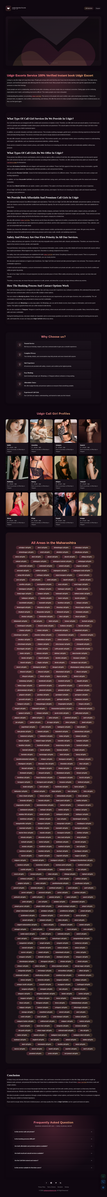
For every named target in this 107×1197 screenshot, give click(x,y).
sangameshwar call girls (81, 938)
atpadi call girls (68, 579)
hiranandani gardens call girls (61, 708)
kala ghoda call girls (24, 731)
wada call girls (22, 1035)
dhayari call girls (27, 676)
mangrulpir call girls (63, 823)
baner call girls (63, 598)
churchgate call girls (24, 648)
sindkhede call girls (84, 975)
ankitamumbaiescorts (50, 1190)
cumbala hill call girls (83, 648)
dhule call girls (45, 676)
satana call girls (63, 947)
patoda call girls (54, 897)
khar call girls (84, 763)
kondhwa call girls (23, 777)
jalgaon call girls (20, 717)
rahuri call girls (79, 920)
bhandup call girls (63, 607)
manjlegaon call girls (84, 823)
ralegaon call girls (66, 924)
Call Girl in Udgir (12, 162)
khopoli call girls (44, 773)
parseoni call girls (45, 892)
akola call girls (20, 556)
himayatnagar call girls (44, 704)
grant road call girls (43, 699)
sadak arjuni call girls (27, 934)
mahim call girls (63, 809)
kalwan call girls (81, 736)
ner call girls (82, 869)
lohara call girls (45, 796)
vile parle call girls (24, 1030)
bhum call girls (80, 616)
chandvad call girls (86, 635)
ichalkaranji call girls (85, 708)
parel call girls (73, 888)
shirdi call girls (83, 961)
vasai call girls (25, 1026)
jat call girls (19, 722)
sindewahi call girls (22, 975)
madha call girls (81, 800)
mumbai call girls (44, 851)
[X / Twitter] (56, 1183)
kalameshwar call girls (82, 731)
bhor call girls (64, 616)
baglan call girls (82, 589)
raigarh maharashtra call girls (27, 924)
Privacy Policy (41, 1187)
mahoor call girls (81, 809)
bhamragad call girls (24, 607)
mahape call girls (46, 809)
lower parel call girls (63, 800)
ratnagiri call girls (20, 929)
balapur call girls (43, 593)
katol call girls (64, 754)
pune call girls (64, 915)
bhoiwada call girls (82, 612)
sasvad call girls (27, 947)
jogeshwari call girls (28, 727)
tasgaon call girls (26, 998)
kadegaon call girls (64, 727)
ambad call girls (21, 561)
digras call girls (62, 676)
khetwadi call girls (26, 773)
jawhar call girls (35, 722)
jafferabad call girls (81, 713)
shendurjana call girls (26, 961)
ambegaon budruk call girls (62, 561)
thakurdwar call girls (80, 998)
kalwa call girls (64, 736)
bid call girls (38, 621)
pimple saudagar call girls (66, 906)
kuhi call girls (44, 786)
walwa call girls (88, 1039)
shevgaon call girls (47, 961)
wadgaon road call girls (59, 1035)
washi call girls (54, 1049)
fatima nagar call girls (25, 685)
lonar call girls (83, 796)
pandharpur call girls (82, 883)
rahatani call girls (45, 920)
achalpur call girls (25, 547)
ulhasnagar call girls (81, 1007)
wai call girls (55, 1039)
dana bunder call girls (79, 653)
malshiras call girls (26, 819)
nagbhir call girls (44, 855)
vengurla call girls (63, 1026)
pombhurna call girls (67, 911)
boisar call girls (70, 621)
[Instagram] (51, 1183)
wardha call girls (63, 1044)
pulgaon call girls (47, 915)
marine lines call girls (26, 832)
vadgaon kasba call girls (25, 1021)
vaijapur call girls (67, 1021)
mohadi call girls (26, 842)
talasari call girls (79, 989)
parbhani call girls (55, 888)
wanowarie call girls (44, 1044)
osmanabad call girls (46, 878)
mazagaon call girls (63, 832)
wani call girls (26, 1044)
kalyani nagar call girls (43, 740)
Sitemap (67, 1187)
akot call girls (36, 556)
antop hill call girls (24, 575)
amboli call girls (64, 566)
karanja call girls (62, 750)
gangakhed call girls (65, 685)
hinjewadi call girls (38, 708)
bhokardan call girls (46, 616)
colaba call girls (42, 648)
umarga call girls (27, 1012)
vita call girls (84, 1030)
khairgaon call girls (65, 759)
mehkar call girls (82, 832)
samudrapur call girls (59, 938)
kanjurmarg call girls (63, 745)
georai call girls (84, 685)
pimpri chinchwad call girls (25, 911)
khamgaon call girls (25, 763)
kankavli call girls (82, 745)
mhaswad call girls (44, 837)
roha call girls (88, 929)
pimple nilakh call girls (43, 906)
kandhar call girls (24, 745)
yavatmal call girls (35, 1053)
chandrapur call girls (21, 635)
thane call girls (24, 1003)
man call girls (61, 819)
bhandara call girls (43, 607)
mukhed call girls (64, 846)
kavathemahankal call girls (25, 759)
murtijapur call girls (81, 851)
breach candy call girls (46, 625)
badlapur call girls (45, 589)
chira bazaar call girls (63, 644)
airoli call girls (45, 552)
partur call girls (63, 892)
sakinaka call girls (64, 934)
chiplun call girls (43, 644)
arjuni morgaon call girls (64, 575)
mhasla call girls (26, 837)
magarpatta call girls (23, 805)
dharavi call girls (43, 671)
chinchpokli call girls (82, 639)
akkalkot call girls (62, 552)
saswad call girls (45, 947)
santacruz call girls (81, 943)
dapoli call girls (44, 658)
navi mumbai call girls (45, 869)
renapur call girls (54, 929)
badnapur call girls (64, 589)
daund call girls (25, 662)
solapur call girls (80, 980)
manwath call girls (62, 828)
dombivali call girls (45, 681)
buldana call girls (66, 625)
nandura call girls (23, 865)
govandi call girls (25, 699)
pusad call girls (28, 920)
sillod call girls (84, 970)
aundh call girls (85, 579)
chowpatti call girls (83, 644)
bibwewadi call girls (20, 621)
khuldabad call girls (63, 773)
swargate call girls (46, 989)
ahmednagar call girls (26, 552)
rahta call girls (63, 920)
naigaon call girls (20, 860)
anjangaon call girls (60, 570)
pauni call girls (88, 897)
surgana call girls (27, 989)
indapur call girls (42, 713)
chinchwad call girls (24, 644)
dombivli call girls (64, 681)
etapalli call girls (82, 681)
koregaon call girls (24, 782)
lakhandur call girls (20, 791)
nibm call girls (53, 874)
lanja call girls (56, 791)
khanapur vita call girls (46, 763)
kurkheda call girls (61, 786)
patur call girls (71, 897)
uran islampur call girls (61, 1016)
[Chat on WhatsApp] (103, 1176)
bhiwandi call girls (63, 612)
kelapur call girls (46, 759)
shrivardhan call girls (65, 970)
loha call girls (88, 791)
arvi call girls (36, 579)
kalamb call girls (43, 731)
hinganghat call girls (65, 704)
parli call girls (88, 888)
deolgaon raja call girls (79, 662)
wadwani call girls (20, 1039)
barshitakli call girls (25, 602)
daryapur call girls (79, 658)
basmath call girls (45, 602)
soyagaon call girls (64, 984)
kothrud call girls (83, 782)
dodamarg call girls (25, 681)
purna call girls (81, 915)
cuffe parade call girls (62, 648)
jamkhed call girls (71, 717)
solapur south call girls (25, 984)
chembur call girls (24, 639)
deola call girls (60, 662)
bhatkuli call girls (24, 612)
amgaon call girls (82, 566)
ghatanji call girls (64, 690)
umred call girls (64, 1012)
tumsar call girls (43, 1007)
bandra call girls (46, 598)
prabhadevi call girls (28, 915)
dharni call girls (81, 671)
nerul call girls (19, 874)
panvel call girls (19, 888)
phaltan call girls (59, 901)
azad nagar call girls (81, 584)
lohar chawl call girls (26, 796)
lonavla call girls (43, 800)
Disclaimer (60, 1187)
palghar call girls (23, 883)
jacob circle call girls (62, 713)
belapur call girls (82, 602)
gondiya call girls (43, 694)
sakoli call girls (81, 934)
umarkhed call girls (46, 1012)
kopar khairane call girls (44, 777)
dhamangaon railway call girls (80, 667)
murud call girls (26, 855)
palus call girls (41, 883)
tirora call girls (60, 1003)
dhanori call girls (25, 671)
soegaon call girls (62, 980)
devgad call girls (58, 667)
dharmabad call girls (63, 671)
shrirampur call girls (44, 970)
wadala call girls (39, 1035)
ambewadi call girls (45, 566)
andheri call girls (41, 570)
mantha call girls (43, 828)
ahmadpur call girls (81, 547)
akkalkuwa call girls (81, 552)
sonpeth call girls (45, 984)
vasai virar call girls (43, 1026)
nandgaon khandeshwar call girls (81, 860)
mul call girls (81, 846)
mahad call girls (65, 805)
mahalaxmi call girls (26, 809)
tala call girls (63, 989)
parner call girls (26, 892)
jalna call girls (53, 717)
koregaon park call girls (45, 782)
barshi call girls (80, 598)
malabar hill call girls (26, 814)
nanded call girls (38, 860)
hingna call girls (84, 704)
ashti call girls (52, 579)
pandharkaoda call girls (60, 883)
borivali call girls (87, 621)
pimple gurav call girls (22, 906)
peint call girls (27, 901)
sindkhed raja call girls (63, 975)
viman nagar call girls (44, 1030)
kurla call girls (79, 786)
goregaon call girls (81, 694)
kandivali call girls (43, 745)
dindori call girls (79, 676)
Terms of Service (51, 1187)
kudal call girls (28, 786)
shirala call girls (65, 961)
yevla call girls (53, 1053)
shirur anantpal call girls (60, 966)
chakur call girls (42, 630)
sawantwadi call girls (62, 952)
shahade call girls (44, 957)
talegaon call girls (24, 993)
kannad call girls (28, 750)
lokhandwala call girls (64, 796)
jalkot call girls (37, 717)
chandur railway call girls (43, 635)
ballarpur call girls (28, 598)
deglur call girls (43, 662)
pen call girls (43, 901)
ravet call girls (37, 929)
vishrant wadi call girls (65, 1030)
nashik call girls (26, 869)
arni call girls (20, 579)
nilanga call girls (69, 874)
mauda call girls (45, 832)
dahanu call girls (42, 653)
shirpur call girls (22, 966)
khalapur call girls (85, 759)
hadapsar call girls (82, 699)
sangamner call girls (26, 943)
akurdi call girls (70, 556)
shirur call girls (40, 966)
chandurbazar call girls (66, 635)
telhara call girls (44, 998)
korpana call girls (65, 782)
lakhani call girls (39, 791)
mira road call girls (64, 837)
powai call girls (86, 911)
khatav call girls (64, 768)
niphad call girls (87, 874)
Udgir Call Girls (36, 96)
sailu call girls (46, 934)
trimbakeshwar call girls (80, 1003)
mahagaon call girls (84, 805)
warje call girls (80, 1044)
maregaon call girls (81, 828)
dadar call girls (25, 653)
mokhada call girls (62, 842)
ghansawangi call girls (25, 690)
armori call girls (84, 575)
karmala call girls (27, 754)
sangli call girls (45, 943)
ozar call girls (64, 878)
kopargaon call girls (66, 777)
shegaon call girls (82, 957)
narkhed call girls (84, 865)
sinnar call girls (26, 980)
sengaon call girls (25, 957)
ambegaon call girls (39, 561)
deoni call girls (21, 667)
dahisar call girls (60, 653)
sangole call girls (62, 943)
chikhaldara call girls (44, 639)
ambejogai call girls (84, 561)
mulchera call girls (25, 851)
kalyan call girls (24, 740)
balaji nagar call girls (24, 593)
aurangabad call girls (44, 584)
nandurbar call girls (42, 865)
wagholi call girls (38, 1039)
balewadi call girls (62, 593)
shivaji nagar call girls (82, 966)
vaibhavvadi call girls (47, 1021)
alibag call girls (87, 556)
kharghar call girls (46, 768)
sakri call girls (22, 938)
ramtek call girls (84, 924)
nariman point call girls (63, 865)
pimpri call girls (87, 906)
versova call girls (81, 1026)
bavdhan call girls (64, 602)
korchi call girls (84, 777)
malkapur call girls (82, 814)
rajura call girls (49, 924)
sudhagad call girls (83, 984)
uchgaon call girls (61, 1007)
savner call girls (26, 952)
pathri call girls (37, 897)
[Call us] (103, 1182)
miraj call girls (81, 837)
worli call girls (88, 1049)
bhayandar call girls (43, 612)
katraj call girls (81, 754)
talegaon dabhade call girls (46, 993)
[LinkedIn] (60, 1183)
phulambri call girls (78, 901)
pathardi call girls (20, 897)
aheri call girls (42, 547)
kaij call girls (81, 727)
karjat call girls (80, 750)
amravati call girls (23, 570)
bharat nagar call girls (82, 607)
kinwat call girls (82, 773)
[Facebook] (46, 1183)
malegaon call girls (62, 814)
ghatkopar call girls (82, 690)
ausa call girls (63, 584)
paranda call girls (37, 888)
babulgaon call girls (25, 589)
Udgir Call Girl (48, 254)
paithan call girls (81, 878)
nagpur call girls (80, 855)
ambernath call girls (26, 566)
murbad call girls (62, 851)
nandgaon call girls (57, 860)
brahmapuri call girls (24, 625)
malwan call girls (45, 819)
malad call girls (44, 814)
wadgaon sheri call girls (82, 1035)
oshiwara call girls (26, 878)
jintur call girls (70, 722)
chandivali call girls (81, 630)
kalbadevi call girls (46, 736)
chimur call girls (63, 639)
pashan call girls (80, 892)
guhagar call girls (63, 699)
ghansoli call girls (45, 690)
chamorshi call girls (61, 630)
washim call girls (71, 1049)
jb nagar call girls (53, 722)
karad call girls (45, 750)
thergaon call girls (42, 1003)
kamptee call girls (82, 740)
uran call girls (41, 1016)
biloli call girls (53, 621)
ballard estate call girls (82, 593)
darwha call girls (61, 658)
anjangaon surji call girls (81, 570)
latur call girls (72, 791)
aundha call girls (25, 584)
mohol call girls (44, 842)
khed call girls (80, 768)
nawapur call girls (65, 869)
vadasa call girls (80, 1016)
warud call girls (37, 1049)
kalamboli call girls (61, 731)
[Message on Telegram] (103, 1187)
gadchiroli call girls (45, 685)
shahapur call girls (63, 957)
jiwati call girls (87, 722)
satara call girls (80, 947)
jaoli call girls (88, 717)
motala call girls (27, 846)
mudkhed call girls (45, 846)
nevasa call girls (35, 874)
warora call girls (19, 1049)
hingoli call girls (20, 708)
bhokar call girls (27, 616)
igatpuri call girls (24, 713)
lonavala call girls (26, 800)
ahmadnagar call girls (61, 547)
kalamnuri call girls (26, 736)
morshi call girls (80, 842)
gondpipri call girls (62, 694)
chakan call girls (24, 630)
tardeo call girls (84, 993)
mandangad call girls (80, 819)
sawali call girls (43, 952)
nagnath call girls (62, 855)
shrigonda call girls (24, 970)
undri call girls (25, 1016)
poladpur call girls (47, 911)
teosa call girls (61, 998)
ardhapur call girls (43, 575)
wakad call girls (71, 1039)
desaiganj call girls (39, 667)
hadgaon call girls (23, 704)
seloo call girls (81, 952)
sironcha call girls (44, 980)
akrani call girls (52, 556)
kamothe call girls (64, 740)
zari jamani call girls (71, 1053)
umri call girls (80, 1012)
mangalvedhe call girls (23, 823)
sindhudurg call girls (42, 975)
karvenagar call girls (46, 754)
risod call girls (72, 929)
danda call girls (26, 658)
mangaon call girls (44, 823)
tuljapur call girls (25, 1007)
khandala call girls (66, 763)
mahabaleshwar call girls (45, 805)
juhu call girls (46, 727)
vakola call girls (84, 1021)
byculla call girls (83, 625)
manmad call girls (25, 828)
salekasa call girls (40, 938)
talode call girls (67, 993)
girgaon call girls (25, 694)
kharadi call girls (27, 768)
